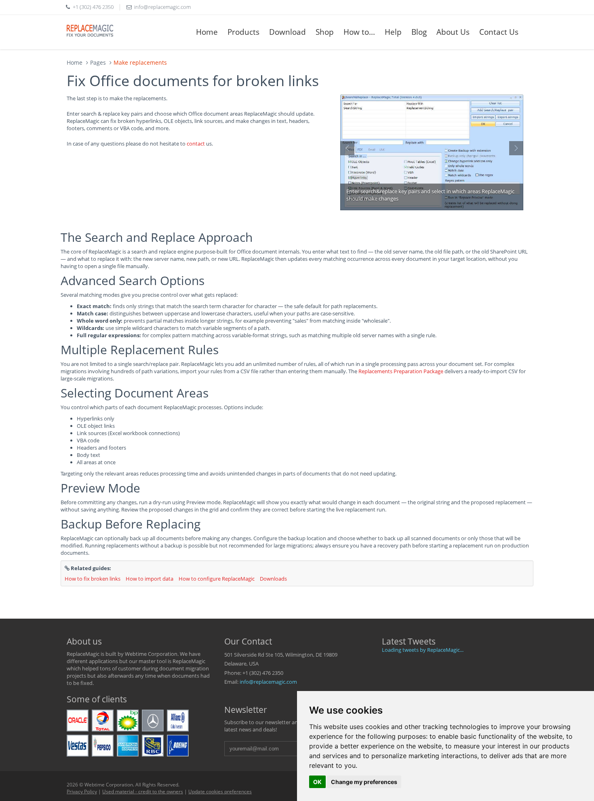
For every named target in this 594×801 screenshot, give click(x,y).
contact (196, 143)
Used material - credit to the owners (142, 791)
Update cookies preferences (220, 791)
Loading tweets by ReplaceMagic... (422, 649)
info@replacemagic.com (268, 681)
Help (393, 32)
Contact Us (498, 32)
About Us (453, 32)
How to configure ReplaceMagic (217, 578)
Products (243, 32)
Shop (325, 32)
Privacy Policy (82, 791)
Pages (98, 62)
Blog (419, 32)
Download (287, 32)
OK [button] (317, 781)
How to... (359, 32)
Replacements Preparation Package (400, 371)
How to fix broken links (92, 578)
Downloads (273, 578)
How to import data (149, 578)
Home (207, 32)
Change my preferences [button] (364, 781)
